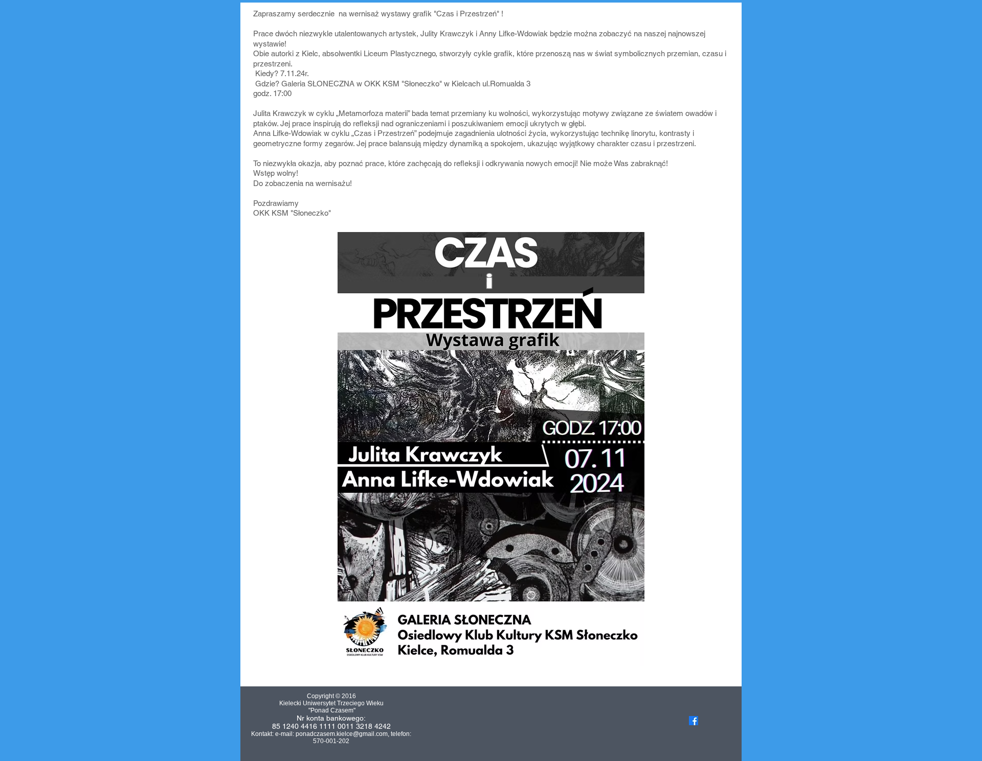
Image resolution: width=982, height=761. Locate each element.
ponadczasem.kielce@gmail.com (342, 733)
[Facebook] (693, 720)
